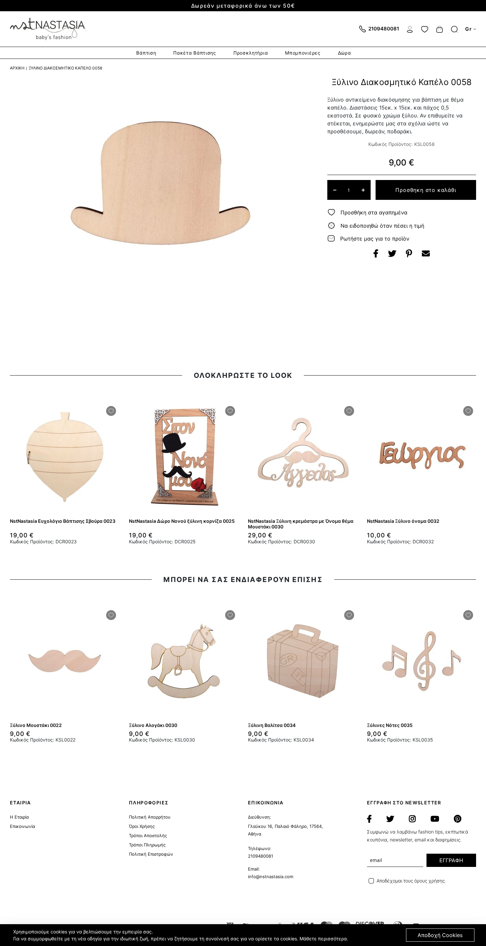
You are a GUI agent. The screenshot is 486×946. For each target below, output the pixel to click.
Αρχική (17, 68)
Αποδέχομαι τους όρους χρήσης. (411, 880)
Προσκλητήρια (250, 53)
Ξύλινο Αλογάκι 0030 (153, 725)
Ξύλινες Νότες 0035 (390, 725)
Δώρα (344, 53)
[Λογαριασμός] (410, 28)
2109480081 (260, 856)
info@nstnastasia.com (270, 876)
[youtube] (434, 819)
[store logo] (48, 29)
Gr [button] (468, 28)
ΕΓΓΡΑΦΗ (451, 860)
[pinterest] (457, 819)
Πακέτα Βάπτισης (194, 53)
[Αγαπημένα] (425, 28)
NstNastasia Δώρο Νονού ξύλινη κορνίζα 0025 (182, 521)
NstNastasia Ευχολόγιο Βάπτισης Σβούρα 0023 (62, 521)
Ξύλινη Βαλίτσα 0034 (272, 725)
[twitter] (390, 819)
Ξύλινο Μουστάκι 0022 (36, 725)
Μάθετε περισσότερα (323, 938)
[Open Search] (454, 29)
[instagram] (412, 819)
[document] (243, 935)
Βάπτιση (146, 53)
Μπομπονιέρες (302, 53)
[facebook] (369, 819)
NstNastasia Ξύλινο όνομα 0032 (403, 521)
